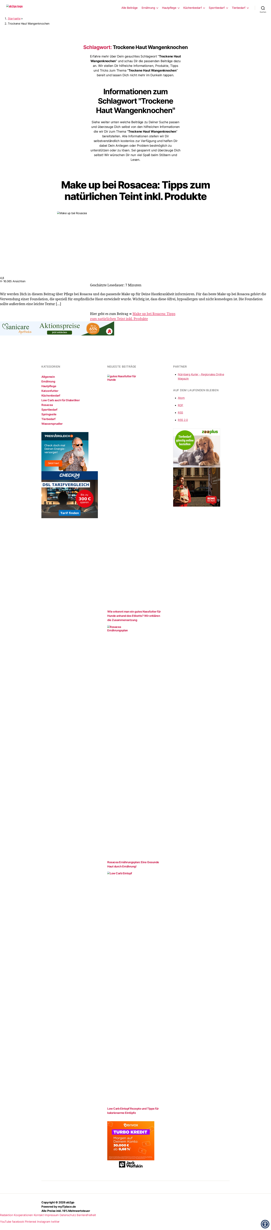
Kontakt (39, 1215)
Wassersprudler (52, 423)
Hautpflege (169, 7)
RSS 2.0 (183, 420)
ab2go (70, 1202)
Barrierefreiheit (86, 1215)
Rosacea (47, 405)
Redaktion (6, 1215)
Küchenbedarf (192, 7)
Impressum (52, 1215)
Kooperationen (23, 1215)
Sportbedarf (217, 7)
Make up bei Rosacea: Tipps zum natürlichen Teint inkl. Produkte (135, 190)
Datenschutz (68, 1215)
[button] (265, 1224)
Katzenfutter (49, 390)
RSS (180, 412)
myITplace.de (67, 1206)
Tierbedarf (238, 7)
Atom (181, 398)
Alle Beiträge (129, 7)
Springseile (48, 414)
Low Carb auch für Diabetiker (60, 400)
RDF (180, 405)
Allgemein (48, 376)
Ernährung (148, 7)
